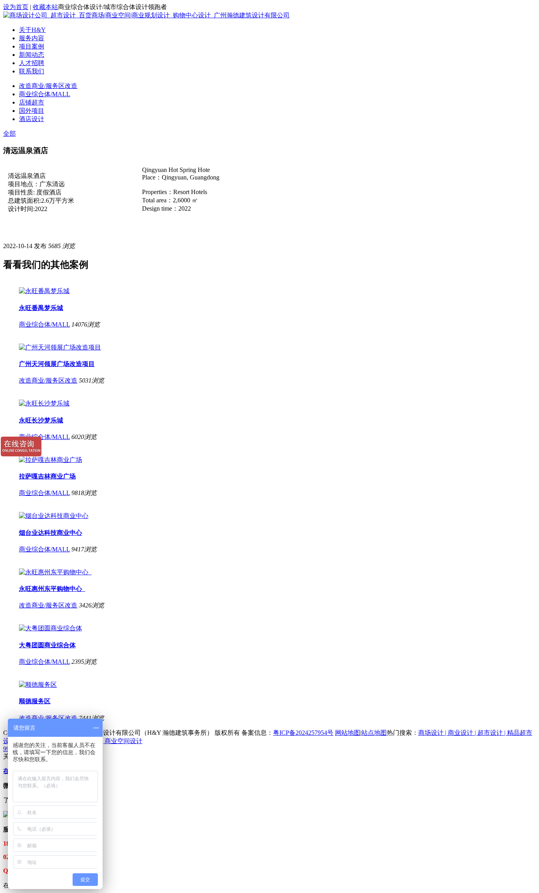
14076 (79, 324)
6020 (77, 436)
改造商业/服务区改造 (48, 85)
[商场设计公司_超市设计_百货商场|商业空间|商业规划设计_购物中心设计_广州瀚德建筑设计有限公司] (146, 15)
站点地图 (374, 732)
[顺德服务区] (38, 684)
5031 (85, 380)
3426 (85, 605)
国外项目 (31, 110)
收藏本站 (45, 7)
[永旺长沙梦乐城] (44, 403)
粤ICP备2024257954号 (303, 732)
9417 (77, 549)
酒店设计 (31, 119)
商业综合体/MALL (44, 94)
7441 (85, 718)
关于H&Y (32, 29)
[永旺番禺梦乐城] (44, 291)
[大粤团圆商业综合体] (50, 628)
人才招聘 (31, 63)
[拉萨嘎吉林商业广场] (50, 459)
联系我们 (31, 71)
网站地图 (347, 732)
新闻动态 (31, 54)
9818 (77, 492)
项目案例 (31, 46)
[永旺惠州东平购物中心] (55, 572)
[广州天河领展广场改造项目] (60, 347)
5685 (54, 246)
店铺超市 (31, 102)
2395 (77, 661)
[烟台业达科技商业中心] (53, 515)
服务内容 (31, 38)
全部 (9, 133)
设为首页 (15, 7)
